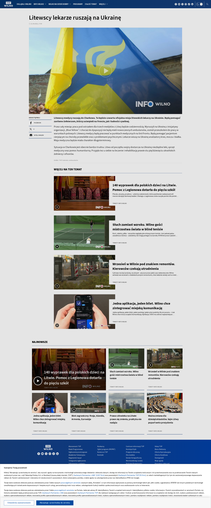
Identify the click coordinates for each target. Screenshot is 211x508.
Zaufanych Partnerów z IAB (52, 493)
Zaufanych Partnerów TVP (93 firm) (132, 475)
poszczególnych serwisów (71, 483)
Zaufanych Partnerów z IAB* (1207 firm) (88, 475)
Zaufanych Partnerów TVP (87, 493)
